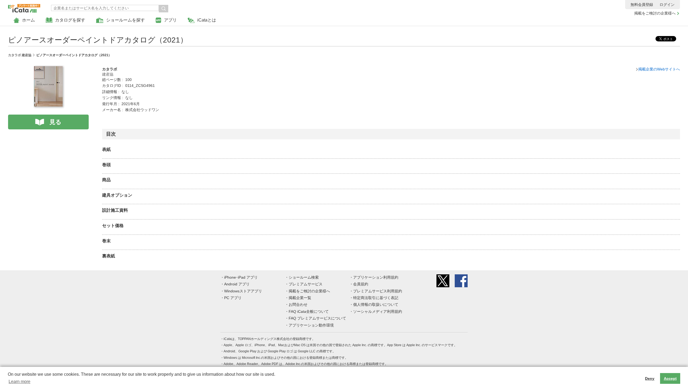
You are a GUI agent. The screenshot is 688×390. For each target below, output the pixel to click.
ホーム (28, 20)
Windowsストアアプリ (243, 291)
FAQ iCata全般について (309, 311)
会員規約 (360, 284)
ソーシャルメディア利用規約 (377, 311)
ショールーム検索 (304, 277)
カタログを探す (70, 20)
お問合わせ (298, 304)
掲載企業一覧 (300, 298)
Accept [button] (670, 378)
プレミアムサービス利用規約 (377, 291)
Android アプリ (237, 284)
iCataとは (206, 20)
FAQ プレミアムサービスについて (317, 318)
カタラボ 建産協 (19, 55)
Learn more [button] (19, 381)
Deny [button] (649, 378)
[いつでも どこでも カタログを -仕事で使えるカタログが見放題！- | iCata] (24, 7)
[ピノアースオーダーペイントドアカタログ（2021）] (48, 69)
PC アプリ (233, 298)
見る (55, 122)
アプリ (170, 20)
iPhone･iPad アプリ (241, 277)
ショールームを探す (125, 20)
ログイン (667, 4)
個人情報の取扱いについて (375, 304)
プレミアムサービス (305, 284)
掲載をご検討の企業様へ (655, 13)
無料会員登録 (641, 4)
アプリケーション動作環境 (311, 325)
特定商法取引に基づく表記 (375, 298)
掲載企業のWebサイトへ (659, 69)
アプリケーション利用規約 (375, 277)
